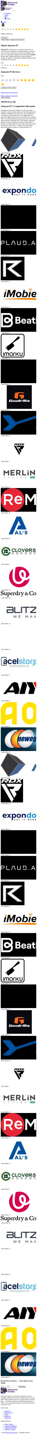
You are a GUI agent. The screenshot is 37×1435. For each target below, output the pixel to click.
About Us (7, 1411)
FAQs (6, 1414)
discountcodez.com (11, 1432)
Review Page (5, 39)
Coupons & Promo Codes (17, 39)
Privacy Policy (9, 1424)
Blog (6, 16)
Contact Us (8, 1418)
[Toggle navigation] (12, 10)
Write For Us (8, 1413)
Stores (6, 15)
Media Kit (8, 1416)
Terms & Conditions (11, 1426)
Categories (8, 13)
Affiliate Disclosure (10, 1427)
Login (8, 18)
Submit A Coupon (10, 1429)
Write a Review (6, 97)
